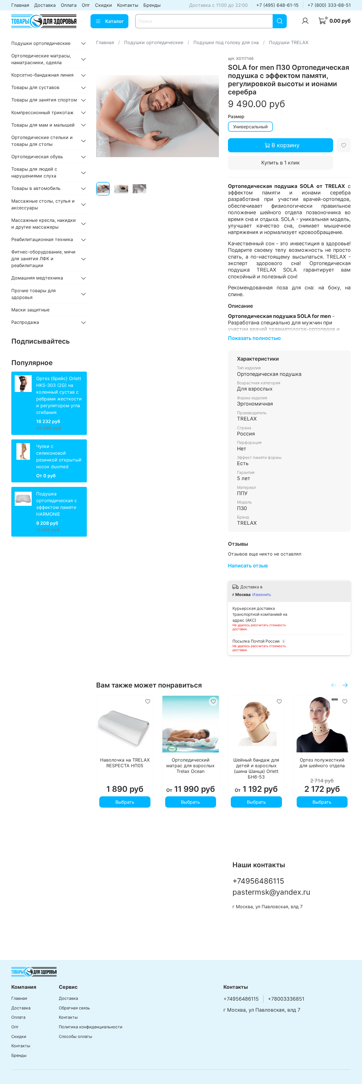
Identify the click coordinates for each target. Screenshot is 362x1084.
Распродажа (25, 322)
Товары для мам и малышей (43, 125)
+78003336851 (286, 999)
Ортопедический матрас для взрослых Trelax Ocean (190, 765)
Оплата (69, 5)
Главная (20, 5)
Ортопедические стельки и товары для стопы (42, 141)
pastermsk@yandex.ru (271, 892)
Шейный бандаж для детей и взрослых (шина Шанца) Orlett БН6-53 (256, 768)
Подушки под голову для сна (226, 42)
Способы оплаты (75, 1036)
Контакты (127, 5)
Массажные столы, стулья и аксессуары (43, 204)
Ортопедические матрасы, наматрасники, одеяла (41, 59)
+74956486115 (258, 881)
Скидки (103, 5)
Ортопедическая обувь (37, 157)
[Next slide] (210, 116)
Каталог (114, 21)
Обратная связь (74, 1007)
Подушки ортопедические (153, 42)
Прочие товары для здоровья (33, 294)
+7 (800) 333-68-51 (329, 5)
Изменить (261, 594)
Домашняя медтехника (37, 278)
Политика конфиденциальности (90, 1026)
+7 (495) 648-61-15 (277, 5)
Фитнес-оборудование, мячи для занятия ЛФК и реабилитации (43, 258)
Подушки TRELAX (288, 42)
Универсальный (250, 126)
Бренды (152, 5)
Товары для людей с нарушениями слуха (34, 172)
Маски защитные (30, 310)
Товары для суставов (35, 87)
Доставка (45, 5)
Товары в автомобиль (36, 188)
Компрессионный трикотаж (42, 112)
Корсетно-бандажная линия (42, 75)
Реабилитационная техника (42, 239)
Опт (86, 5)
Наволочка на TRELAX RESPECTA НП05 (125, 762)
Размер (236, 116)
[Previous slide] (105, 116)
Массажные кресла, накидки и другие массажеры (43, 223)
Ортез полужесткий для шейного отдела (322, 762)
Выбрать (124, 802)
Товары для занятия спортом (44, 100)
